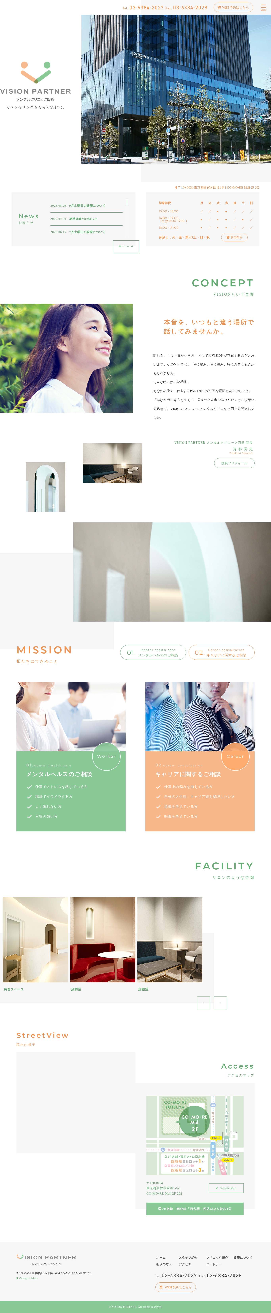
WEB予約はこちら (235, 7)
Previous (203, 1002)
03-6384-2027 (143, 7)
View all (128, 246)
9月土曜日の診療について (77, 205)
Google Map (227, 1188)
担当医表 (236, 237)
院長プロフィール (234, 463)
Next (220, 1002)
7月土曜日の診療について (77, 232)
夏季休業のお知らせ (73, 218)
